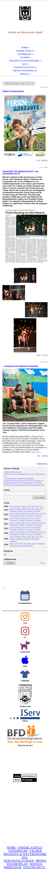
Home (24, 47)
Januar (12, 506)
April (29, 506)
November (28, 511)
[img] (25, 13)
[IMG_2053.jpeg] (25, 126)
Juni (37, 506)
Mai (33, 506)
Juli (41, 506)
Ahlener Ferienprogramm (13, 91)
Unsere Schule (24, 51)
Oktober (21, 511)
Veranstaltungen (24, 67)
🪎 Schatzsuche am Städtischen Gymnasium (20, 366)
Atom (42, 563)
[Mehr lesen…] (36, 452)
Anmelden (10, 563)
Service (24, 74)
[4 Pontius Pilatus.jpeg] (25, 318)
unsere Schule (29, 847)
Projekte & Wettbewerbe (24, 61)
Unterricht (24, 54)
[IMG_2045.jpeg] (25, 395)
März (24, 506)
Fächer (24, 57)
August (42, 513)
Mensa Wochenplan (25, 70)
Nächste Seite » (42, 464)
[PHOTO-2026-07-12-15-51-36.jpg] (25, 236)
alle (5, 554)
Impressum (12, 867)
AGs (24, 64)
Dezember (37, 511)
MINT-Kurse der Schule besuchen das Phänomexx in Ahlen (24, 485)
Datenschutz (34, 867)
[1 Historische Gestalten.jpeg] (25, 275)
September (13, 511)
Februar (18, 506)
